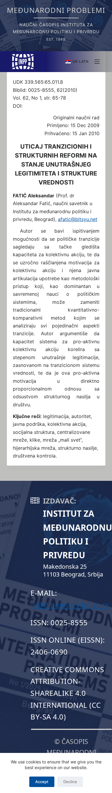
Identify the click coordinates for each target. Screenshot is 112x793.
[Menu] (97, 61)
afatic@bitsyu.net (77, 219)
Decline (70, 781)
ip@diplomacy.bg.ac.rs (69, 605)
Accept (41, 781)
